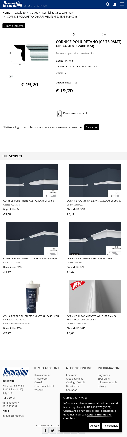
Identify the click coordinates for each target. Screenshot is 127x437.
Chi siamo (71, 375)
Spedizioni (104, 378)
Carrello (38, 382)
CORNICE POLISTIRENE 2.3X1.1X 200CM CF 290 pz (94, 200)
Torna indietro (15, 26)
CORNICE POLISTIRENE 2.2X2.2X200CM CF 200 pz (30, 258)
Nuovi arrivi (73, 386)
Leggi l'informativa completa (87, 416)
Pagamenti (104, 375)
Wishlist (38, 389)
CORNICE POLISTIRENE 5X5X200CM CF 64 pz (91, 258)
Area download (74, 378)
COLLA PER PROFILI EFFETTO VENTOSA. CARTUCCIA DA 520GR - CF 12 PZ (31, 318)
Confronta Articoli (44, 386)
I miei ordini (41, 378)
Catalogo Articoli (75, 382)
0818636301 (9, 402)
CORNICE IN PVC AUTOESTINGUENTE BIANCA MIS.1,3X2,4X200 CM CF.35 (91, 318)
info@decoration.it (12, 415)
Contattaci (72, 389)
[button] (27, 52)
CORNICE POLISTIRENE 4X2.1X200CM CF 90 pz (28, 200)
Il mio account (42, 375)
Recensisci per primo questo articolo (76, 53)
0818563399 (9, 406)
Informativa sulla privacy (107, 384)
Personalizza (111, 425)
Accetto (94, 425)
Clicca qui (92, 127)
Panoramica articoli (75, 113)
